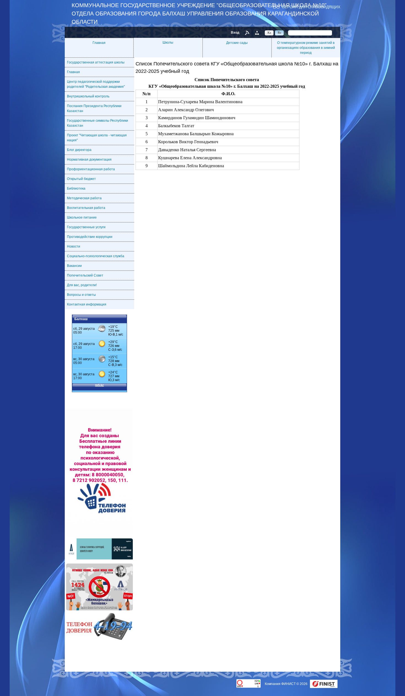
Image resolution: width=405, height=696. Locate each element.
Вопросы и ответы (81, 295)
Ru (279, 32)
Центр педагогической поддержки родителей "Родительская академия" (96, 84)
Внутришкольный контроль (88, 96)
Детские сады (237, 43)
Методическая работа (84, 198)
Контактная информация (86, 304)
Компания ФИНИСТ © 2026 (286, 684)
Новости (73, 246)
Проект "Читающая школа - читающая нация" (97, 137)
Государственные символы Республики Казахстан (97, 123)
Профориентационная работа (91, 169)
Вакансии (74, 266)
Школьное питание (82, 217)
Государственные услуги (86, 227)
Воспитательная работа (86, 208)
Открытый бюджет (81, 179)
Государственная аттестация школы (96, 62)
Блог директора (79, 150)
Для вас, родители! (82, 285)
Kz (269, 32)
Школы (168, 42)
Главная (99, 43)
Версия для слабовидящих (311, 7)
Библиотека (76, 188)
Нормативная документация (89, 159)
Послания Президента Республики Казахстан (94, 108)
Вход (235, 32)
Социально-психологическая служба (95, 256)
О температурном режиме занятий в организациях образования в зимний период (306, 48)
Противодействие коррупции (89, 237)
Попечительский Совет (85, 275)
